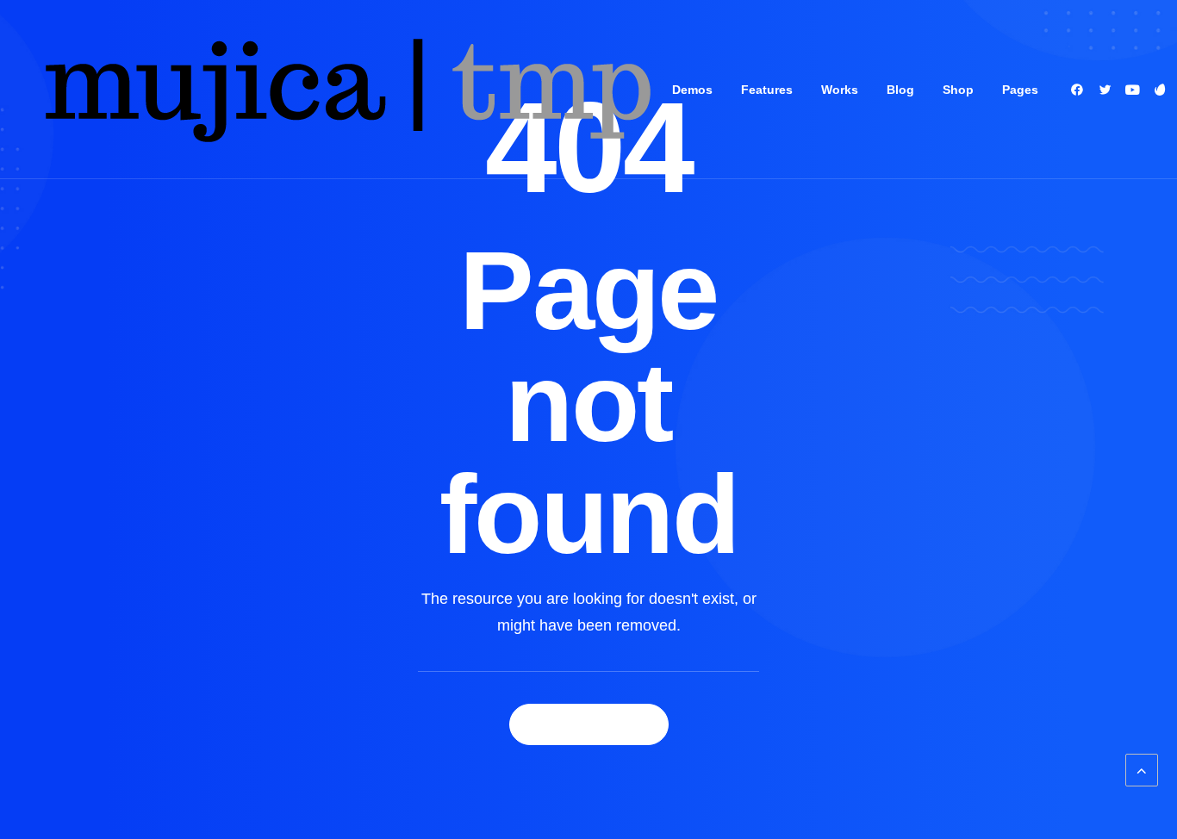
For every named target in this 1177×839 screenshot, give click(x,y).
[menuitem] (692, 89)
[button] (1080, 89)
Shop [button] (958, 89)
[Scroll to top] (1141, 769)
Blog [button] (900, 89)
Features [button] (767, 89)
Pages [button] (1020, 89)
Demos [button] (692, 89)
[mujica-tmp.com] (345, 89)
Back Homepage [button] (589, 724)
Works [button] (839, 89)
